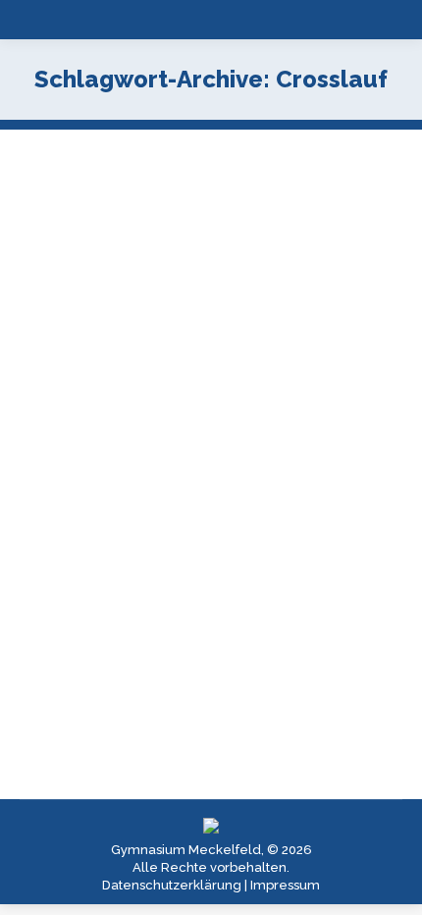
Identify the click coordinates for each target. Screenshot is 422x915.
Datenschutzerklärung (171, 885)
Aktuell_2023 (84, 439)
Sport (146, 439)
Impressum (285, 885)
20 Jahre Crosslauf (133, 406)
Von (222, 439)
